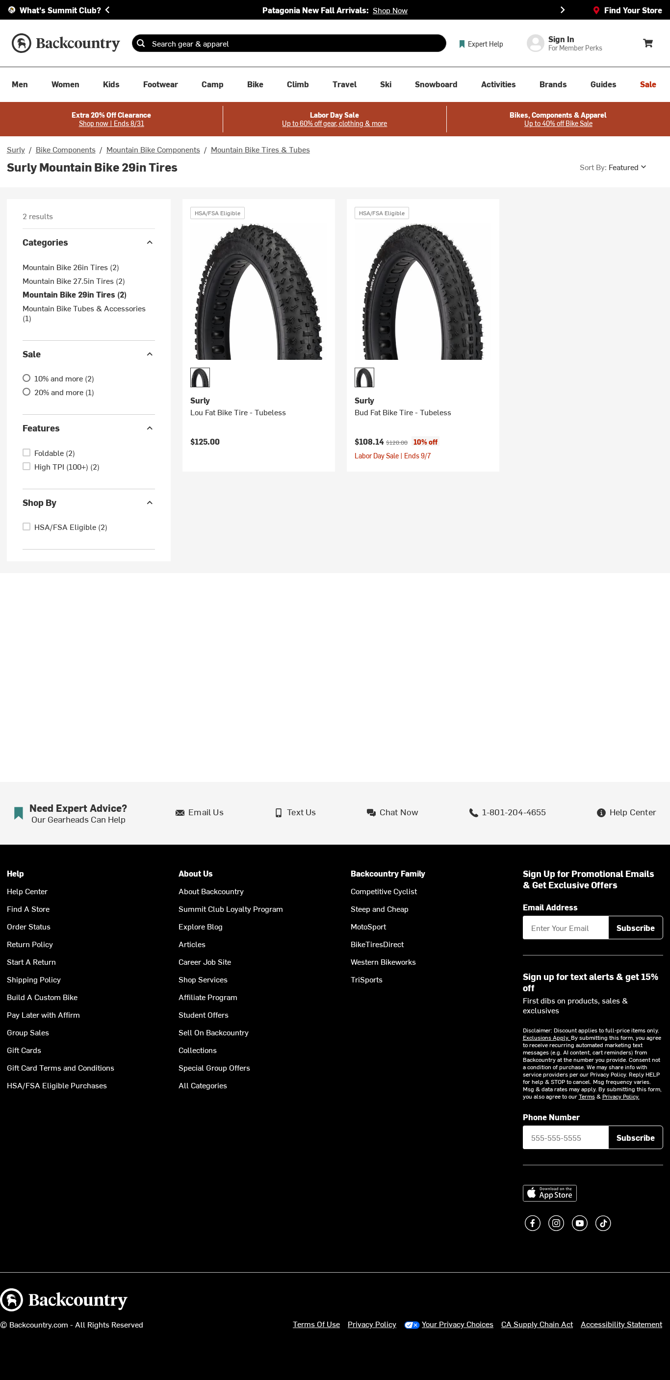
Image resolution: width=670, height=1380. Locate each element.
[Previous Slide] (107, 10)
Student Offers (204, 1014)
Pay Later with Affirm (43, 1014)
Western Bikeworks (383, 961)
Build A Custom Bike (42, 997)
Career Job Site (205, 961)
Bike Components (66, 149)
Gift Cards (24, 1049)
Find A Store (28, 908)
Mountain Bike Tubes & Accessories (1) (84, 313)
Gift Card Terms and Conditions (60, 1067)
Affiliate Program (208, 997)
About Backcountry (211, 891)
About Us (196, 873)
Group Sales (28, 1032)
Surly (16, 149)
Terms (587, 1096)
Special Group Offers (214, 1067)
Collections (198, 1049)
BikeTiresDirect (377, 944)
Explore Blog (201, 926)
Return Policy (30, 944)
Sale (32, 354)
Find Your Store (633, 10)
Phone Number (551, 1117)
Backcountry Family (388, 873)
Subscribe (636, 927)
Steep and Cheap (380, 908)
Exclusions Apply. (547, 1037)
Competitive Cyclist (384, 891)
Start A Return (31, 961)
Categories (45, 242)
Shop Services (203, 979)
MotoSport (368, 926)
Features (41, 428)
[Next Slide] (562, 10)
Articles (192, 944)
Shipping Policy (34, 979)
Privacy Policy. (621, 1096)
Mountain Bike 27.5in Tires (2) (74, 280)
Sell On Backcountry (214, 1032)
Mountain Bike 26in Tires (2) (71, 267)
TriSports (367, 979)
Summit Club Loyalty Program (231, 908)
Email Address (550, 907)
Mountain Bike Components (153, 149)
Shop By (39, 502)
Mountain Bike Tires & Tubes (260, 149)
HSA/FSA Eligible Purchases (57, 1085)
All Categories (203, 1085)
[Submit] (141, 43)
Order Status (29, 926)
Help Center (27, 891)
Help (15, 873)
